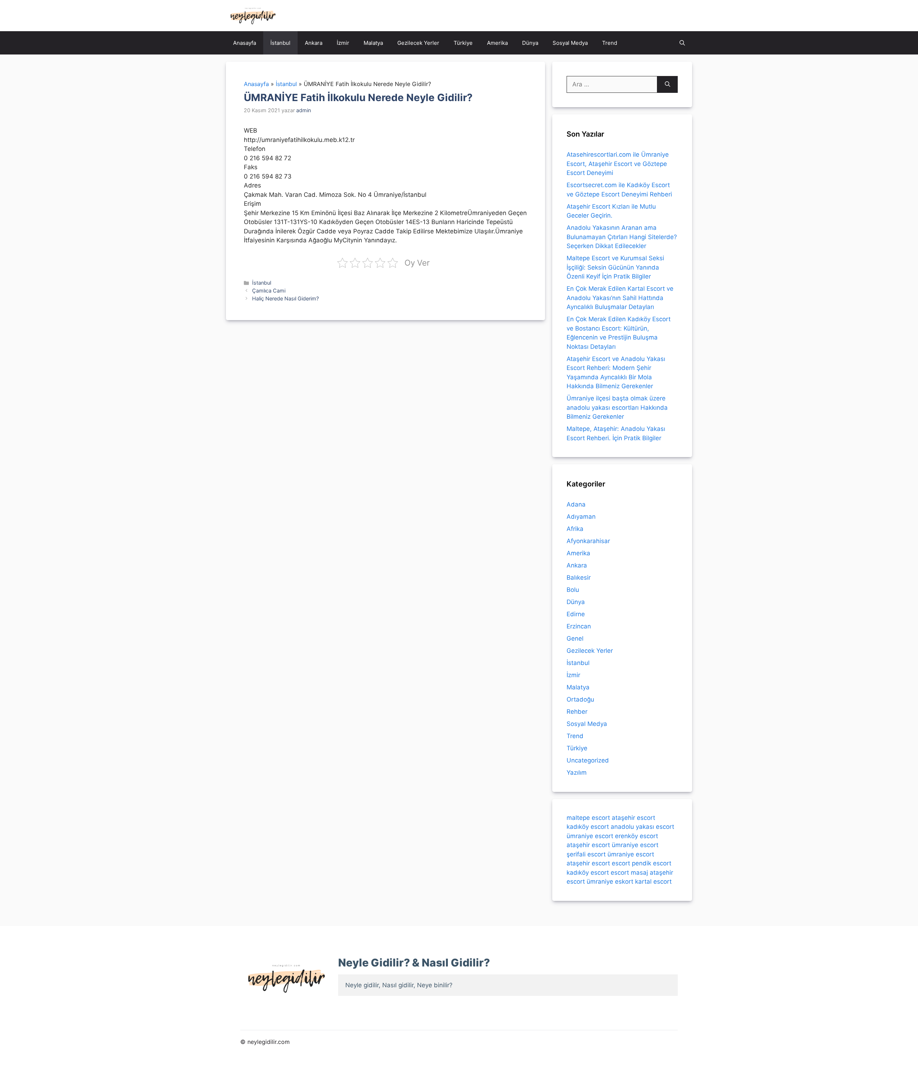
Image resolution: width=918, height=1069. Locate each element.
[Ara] (667, 84)
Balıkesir (579, 577)
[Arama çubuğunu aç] (682, 42)
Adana (576, 504)
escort (621, 863)
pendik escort (651, 863)
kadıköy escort (588, 826)
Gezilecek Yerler (418, 42)
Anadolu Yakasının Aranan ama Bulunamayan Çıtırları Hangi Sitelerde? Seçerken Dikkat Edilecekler (622, 237)
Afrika (575, 528)
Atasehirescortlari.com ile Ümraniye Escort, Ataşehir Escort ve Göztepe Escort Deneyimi (618, 163)
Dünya (530, 42)
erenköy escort (636, 836)
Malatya (373, 42)
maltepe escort (588, 817)
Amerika (497, 42)
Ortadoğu (580, 699)
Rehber (577, 711)
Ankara (313, 42)
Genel (575, 638)
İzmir (343, 42)
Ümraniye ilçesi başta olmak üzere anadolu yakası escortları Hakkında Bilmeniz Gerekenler (617, 407)
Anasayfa (244, 42)
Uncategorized (588, 760)
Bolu (573, 589)
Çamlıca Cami (268, 291)
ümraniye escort (590, 836)
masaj (639, 872)
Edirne (576, 614)
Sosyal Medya (570, 42)
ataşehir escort (633, 817)
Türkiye (463, 42)
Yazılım (577, 772)
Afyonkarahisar (588, 541)
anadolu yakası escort (642, 826)
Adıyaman (581, 516)
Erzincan (579, 626)
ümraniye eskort (610, 881)
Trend (609, 42)
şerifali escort (586, 854)
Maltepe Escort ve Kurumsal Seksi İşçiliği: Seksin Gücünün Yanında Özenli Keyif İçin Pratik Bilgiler (615, 267)
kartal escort (653, 881)
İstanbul (280, 42)
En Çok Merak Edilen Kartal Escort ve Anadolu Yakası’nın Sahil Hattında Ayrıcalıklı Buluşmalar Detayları (620, 297)
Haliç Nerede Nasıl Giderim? (285, 298)
